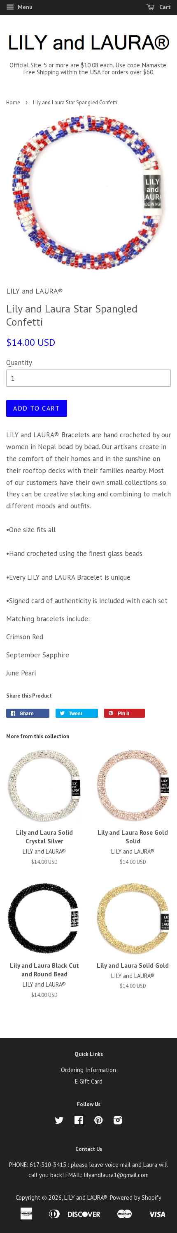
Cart (164, 7)
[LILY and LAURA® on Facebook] (79, 1121)
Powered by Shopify (135, 1197)
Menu (24, 7)
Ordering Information (88, 1070)
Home (13, 102)
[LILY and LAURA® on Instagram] (117, 1121)
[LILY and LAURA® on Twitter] (59, 1121)
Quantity (19, 362)
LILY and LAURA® (85, 1197)
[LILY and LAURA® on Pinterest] (98, 1121)
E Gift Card (88, 1081)
